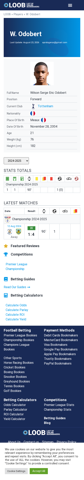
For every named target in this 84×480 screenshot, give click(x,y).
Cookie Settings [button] (16, 471)
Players (18, 14)
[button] (70, 5)
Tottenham (45, 106)
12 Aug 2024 (14, 226)
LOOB (7, 14)
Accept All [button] (38, 471)
